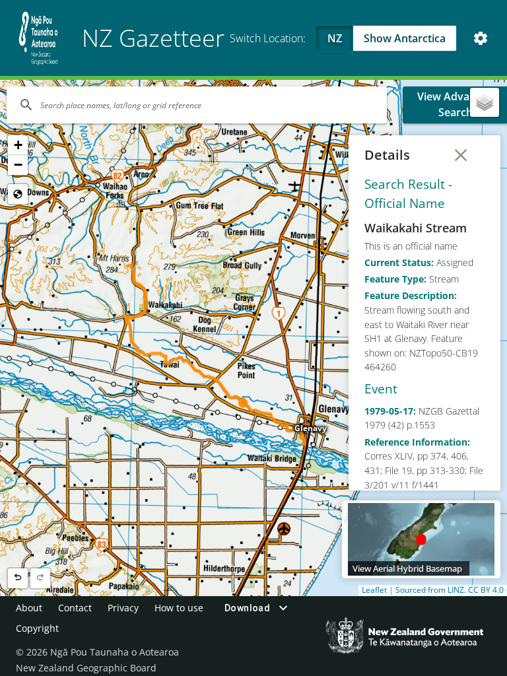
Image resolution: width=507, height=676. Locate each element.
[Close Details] (460, 155)
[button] (18, 145)
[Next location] (40, 578)
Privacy (123, 607)
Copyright (37, 628)
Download (247, 608)
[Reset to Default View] (18, 194)
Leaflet (374, 590)
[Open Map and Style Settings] (480, 38)
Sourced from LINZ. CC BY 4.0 (449, 590)
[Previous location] (18, 578)
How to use (178, 607)
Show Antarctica (405, 38)
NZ (334, 38)
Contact (75, 607)
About (29, 607)
